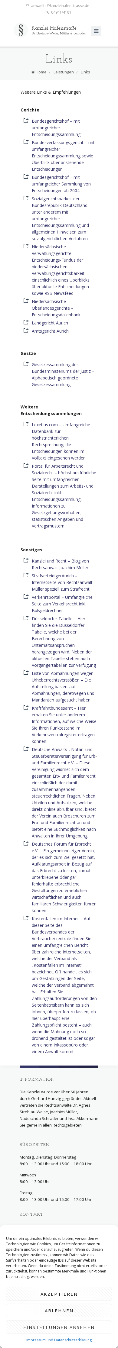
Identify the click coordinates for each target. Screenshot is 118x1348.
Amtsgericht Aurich (50, 331)
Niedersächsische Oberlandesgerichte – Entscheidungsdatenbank (56, 308)
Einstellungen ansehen (59, 1327)
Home (41, 72)
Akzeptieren (59, 1294)
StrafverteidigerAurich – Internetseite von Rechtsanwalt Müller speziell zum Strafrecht (62, 582)
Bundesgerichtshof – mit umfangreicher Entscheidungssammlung (56, 127)
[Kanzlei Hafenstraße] (50, 30)
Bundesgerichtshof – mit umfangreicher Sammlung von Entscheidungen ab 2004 (61, 183)
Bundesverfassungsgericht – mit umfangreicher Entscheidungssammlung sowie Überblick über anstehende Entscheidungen (63, 156)
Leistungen (64, 72)
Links (85, 72)
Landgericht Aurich (50, 323)
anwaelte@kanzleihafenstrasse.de (60, 5)
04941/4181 (61, 12)
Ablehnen (59, 1311)
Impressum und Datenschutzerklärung (59, 1340)
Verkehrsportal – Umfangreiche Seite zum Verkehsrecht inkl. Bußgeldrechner (62, 603)
